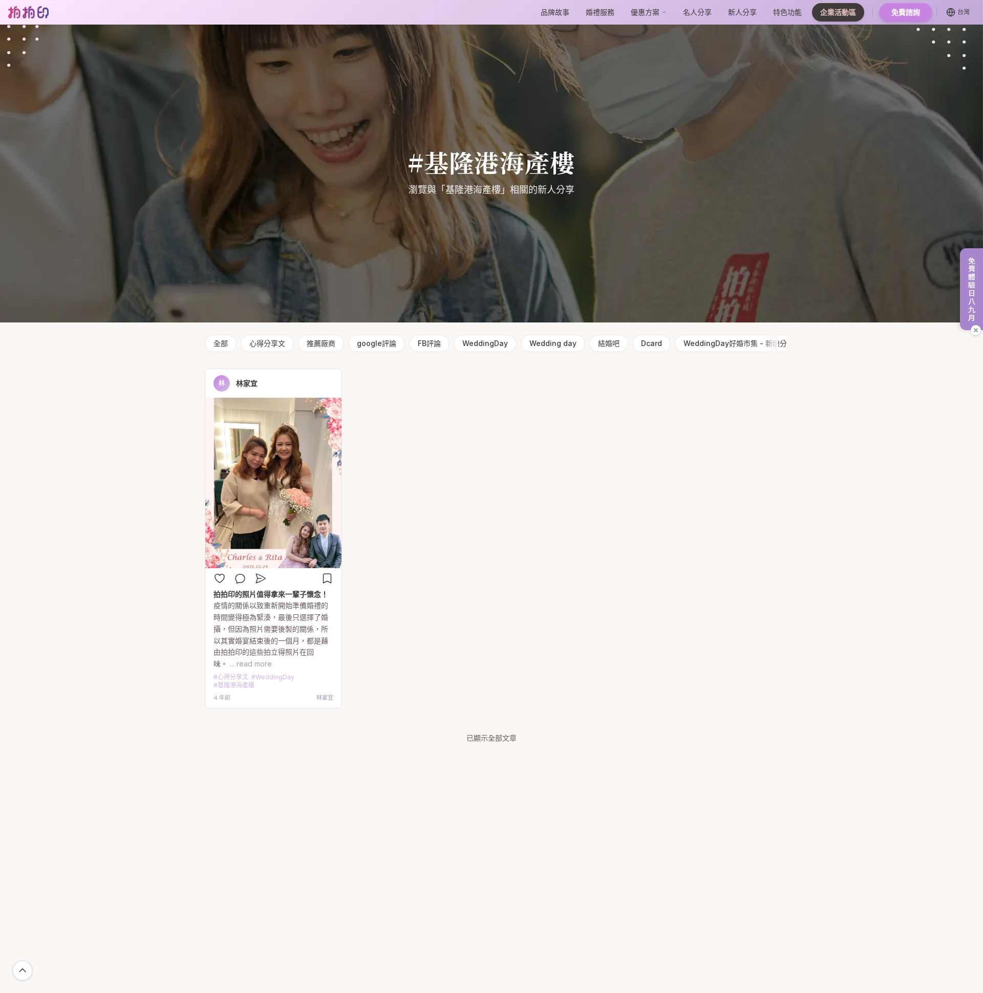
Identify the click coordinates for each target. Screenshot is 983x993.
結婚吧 (608, 343)
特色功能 (787, 12)
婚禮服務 (600, 12)
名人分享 (697, 12)
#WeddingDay (272, 677)
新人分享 (742, 12)
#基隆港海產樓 (233, 685)
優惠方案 (645, 12)
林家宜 (247, 383)
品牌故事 (555, 12)
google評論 (376, 343)
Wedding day (552, 343)
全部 (220, 343)
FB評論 (429, 343)
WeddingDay (485, 343)
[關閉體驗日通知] (976, 330)
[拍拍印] (28, 12)
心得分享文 (267, 343)
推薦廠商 (321, 343)
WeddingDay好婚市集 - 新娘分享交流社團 (753, 343)
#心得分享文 (230, 677)
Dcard (651, 343)
